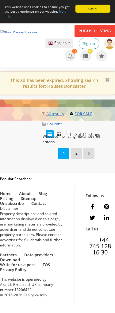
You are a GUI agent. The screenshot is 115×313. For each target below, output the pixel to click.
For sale (83, 113)
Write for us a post (17, 264)
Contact (38, 203)
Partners (8, 254)
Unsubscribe (12, 203)
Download (10, 259)
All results (55, 113)
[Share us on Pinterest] (106, 206)
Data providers (38, 254)
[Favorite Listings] (101, 55)
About (25, 193)
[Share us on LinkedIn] (106, 217)
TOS (46, 264)
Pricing (6, 198)
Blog (42, 193)
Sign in (89, 43)
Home (5, 193)
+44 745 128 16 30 (100, 241)
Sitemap (28, 198)
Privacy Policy (13, 269)
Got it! (93, 8)
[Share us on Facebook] (92, 206)
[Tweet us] (92, 217)
